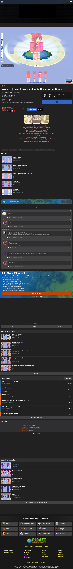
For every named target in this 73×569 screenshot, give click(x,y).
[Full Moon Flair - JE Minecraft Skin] (6, 465)
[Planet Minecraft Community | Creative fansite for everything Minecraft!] (36, 541)
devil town (15, 181)
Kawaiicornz (43, 150)
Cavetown (5, 150)
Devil (15, 150)
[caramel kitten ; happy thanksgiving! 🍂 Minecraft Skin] (6, 352)
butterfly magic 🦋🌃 (17, 342)
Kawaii (9, 107)
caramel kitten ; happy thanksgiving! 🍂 (22, 350)
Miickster (4, 229)
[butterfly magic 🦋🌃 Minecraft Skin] (6, 345)
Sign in (68, 201)
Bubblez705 (16, 489)
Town (53, 150)
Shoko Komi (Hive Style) (18, 486)
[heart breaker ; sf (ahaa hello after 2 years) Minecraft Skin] (6, 368)
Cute (11, 150)
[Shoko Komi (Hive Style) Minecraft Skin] (6, 489)
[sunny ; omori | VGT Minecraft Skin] (6, 337)
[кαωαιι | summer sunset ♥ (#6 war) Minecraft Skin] (7, 176)
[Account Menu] (71, 2)
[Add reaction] (11, 217)
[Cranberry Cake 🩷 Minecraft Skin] (6, 473)
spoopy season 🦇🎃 (17, 358)
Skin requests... (6, 394)
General (10, 389)
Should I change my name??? (11, 407)
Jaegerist (16, 474)
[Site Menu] (2, 2)
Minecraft (18, 567)
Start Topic (68, 378)
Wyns (15, 481)
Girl (26, 150)
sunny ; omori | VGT (17, 334)
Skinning (11, 396)
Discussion (7, 383)
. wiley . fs (15, 494)
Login (41, 296)
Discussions (4, 389)
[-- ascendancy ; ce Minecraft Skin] (6, 481)
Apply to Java (65, 102)
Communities (4, 396)
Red (49, 150)
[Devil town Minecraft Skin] (7, 192)
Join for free (36, 294)
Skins (5, 86)
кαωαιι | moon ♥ (17, 157)
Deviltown (21, 150)
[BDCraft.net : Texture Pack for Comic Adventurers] (36, 433)
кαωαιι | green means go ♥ (20, 165)
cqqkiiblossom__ (17, 497)
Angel (3, 251)
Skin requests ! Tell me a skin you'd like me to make (16, 400)
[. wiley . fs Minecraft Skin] (6, 496)
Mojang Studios (30, 567)
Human (10, 86)
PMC (3, 383)
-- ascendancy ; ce (17, 478)
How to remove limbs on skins (10, 413)
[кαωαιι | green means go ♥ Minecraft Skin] (7, 167)
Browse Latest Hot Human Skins (36, 502)
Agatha (15, 466)
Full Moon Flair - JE (17, 463)
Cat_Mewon (5, 210)
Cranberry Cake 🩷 (17, 470)
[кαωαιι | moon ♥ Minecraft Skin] (7, 159)
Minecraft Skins (34, 323)
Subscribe (32, 109)
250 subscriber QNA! (7, 388)
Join (63, 201)
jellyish (16, 184)
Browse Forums (36, 417)
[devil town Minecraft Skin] (7, 184)
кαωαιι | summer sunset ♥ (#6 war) (22, 173)
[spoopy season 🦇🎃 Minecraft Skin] (6, 360)
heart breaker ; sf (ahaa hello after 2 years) (23, 365)
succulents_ (17, 192)
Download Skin (50, 102)
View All (36, 373)
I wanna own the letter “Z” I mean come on (15, 382)
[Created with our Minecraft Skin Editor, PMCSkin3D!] (69, 82)
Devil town (15, 189)
